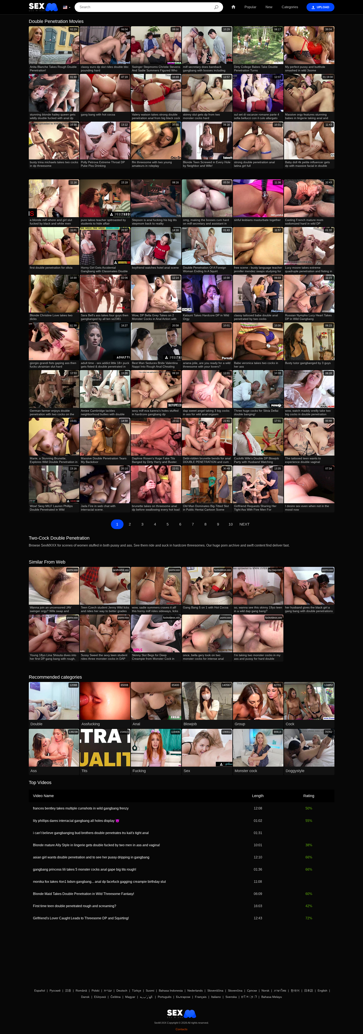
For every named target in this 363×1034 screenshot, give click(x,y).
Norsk (265, 990)
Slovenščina (215, 990)
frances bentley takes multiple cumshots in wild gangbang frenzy (81, 808)
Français (200, 997)
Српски (252, 990)
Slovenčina (235, 990)
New (269, 7)
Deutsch (121, 990)
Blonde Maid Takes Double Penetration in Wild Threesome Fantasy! (83, 894)
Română (81, 990)
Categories (290, 7)
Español (39, 990)
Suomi (150, 990)
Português (164, 997)
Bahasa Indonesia (171, 990)
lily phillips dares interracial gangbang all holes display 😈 (76, 820)
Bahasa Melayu (271, 997)
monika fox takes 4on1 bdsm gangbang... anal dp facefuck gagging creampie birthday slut (99, 881)
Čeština (115, 997)
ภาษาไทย (280, 990)
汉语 (68, 990)
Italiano (216, 997)
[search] (216, 7)
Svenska (231, 997)
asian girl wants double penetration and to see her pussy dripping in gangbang (91, 857)
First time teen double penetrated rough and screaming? (74, 906)
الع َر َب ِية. (146, 997)
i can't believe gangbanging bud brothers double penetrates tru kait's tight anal (91, 833)
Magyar (130, 997)
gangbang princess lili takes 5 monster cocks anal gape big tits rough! (84, 869)
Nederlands (195, 990)
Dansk (85, 997)
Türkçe (136, 990)
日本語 (308, 990)
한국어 (295, 990)
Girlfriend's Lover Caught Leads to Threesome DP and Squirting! (81, 918)
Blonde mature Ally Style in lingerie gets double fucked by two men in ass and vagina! (96, 845)
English (322, 990)
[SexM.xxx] (43, 7)
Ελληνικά (100, 997)
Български (183, 997)
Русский (55, 990)
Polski (95, 990)
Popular (250, 7)
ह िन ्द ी (249, 997)
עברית (108, 990)
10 (231, 524)
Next (244, 524)
